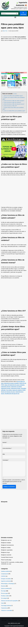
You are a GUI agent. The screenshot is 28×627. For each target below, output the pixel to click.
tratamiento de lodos (15, 388)
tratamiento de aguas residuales (11, 383)
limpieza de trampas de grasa (8, 391)
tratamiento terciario (5, 388)
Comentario (6, 460)
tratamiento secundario (16, 386)
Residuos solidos (5, 595)
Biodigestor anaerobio (6, 554)
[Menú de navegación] (15, 17)
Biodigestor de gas (5, 552)
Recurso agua (4, 593)
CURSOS (3, 576)
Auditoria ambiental (5, 571)
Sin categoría (4, 598)
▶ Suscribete (23, 13)
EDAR (23, 390)
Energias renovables (6, 578)
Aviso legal (3, 620)
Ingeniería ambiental (5, 581)
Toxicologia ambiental (6, 605)
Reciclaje (3, 590)
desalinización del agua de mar (12, 393)
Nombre (5, 442)
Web (4, 454)
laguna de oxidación (17, 390)
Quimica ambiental (5, 588)
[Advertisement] (14, 57)
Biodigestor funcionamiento (7, 545)
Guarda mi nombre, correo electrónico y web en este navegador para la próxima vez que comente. (14, 481)
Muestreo (3, 586)
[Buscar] (16, 13)
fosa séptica (9, 390)
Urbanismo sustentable (6, 610)
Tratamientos (4, 608)
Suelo (2, 603)
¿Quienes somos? (5, 618)
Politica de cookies (12, 620)
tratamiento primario (5, 386)
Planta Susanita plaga (6, 559)
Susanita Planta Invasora (7, 557)
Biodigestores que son (6, 540)
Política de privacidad (17, 618)
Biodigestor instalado (6, 542)
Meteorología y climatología (7, 583)
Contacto (21, 620)
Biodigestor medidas (6, 547)
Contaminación (4, 573)
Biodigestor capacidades (7, 550)
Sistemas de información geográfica (9, 600)
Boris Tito (5, 30)
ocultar (15, 93)
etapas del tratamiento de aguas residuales (14, 385)
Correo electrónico (7, 448)
